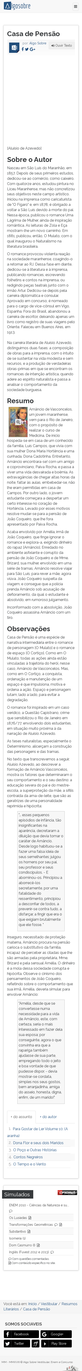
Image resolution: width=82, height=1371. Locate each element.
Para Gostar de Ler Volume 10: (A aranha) (37, 1132)
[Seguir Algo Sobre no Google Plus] (32, 49)
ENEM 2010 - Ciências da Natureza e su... (39, 1205)
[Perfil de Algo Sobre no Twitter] (27, 49)
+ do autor (48, 1117)
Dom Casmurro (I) (22, 1245)
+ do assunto (21, 1117)
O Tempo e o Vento (29, 1164)
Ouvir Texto (63, 45)
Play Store (58, 1343)
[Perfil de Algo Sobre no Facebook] (22, 49)
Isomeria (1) (17, 1238)
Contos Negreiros (28, 1157)
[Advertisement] (41, 100)
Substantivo (17, 1231)
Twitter (19, 1343)
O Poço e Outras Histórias (35, 1150)
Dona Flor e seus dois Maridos (38, 1143)
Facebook (21, 1334)
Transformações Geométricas (31, 1224)
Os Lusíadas (18, 1218)
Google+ (57, 1334)
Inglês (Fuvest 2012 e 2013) (29, 1252)
